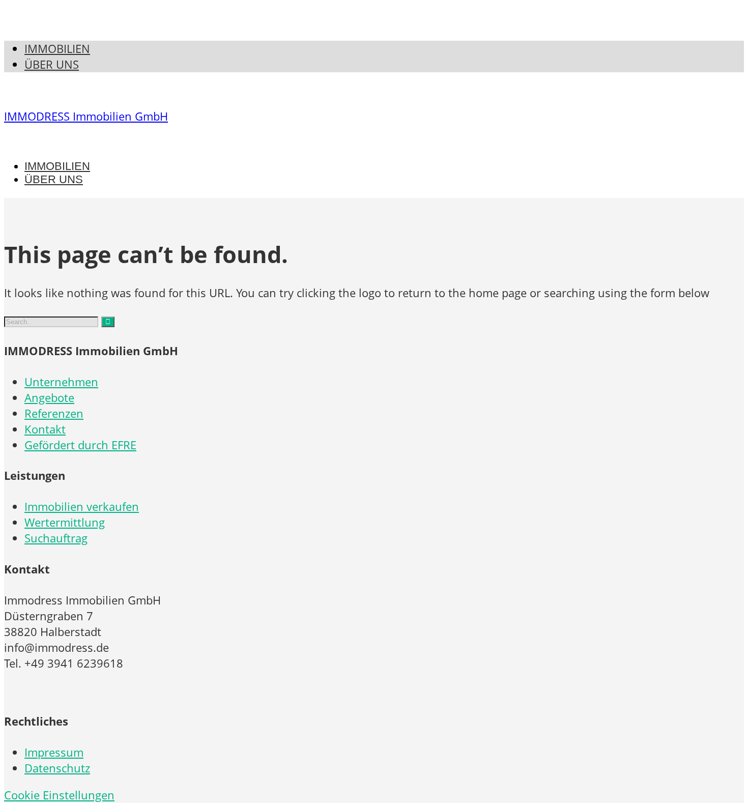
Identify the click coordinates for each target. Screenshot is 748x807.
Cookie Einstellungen (59, 795)
